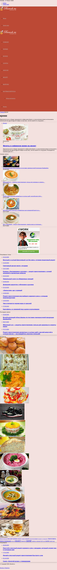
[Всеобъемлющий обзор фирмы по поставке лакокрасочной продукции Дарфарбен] (11, 166)
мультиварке (35, 538)
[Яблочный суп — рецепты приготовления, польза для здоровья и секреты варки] (11, 180)
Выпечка (6, 84)
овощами (40, 538)
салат (29, 541)
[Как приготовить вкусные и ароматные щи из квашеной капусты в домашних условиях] (11, 209)
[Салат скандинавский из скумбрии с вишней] (12, 519)
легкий (30, 538)
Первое (5, 49)
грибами (15, 538)
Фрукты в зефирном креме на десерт (19, 146)
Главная (2, 112)
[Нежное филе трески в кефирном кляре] (12, 386)
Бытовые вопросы (9, 91)
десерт (19, 538)
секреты (34, 541)
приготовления (5, 541)
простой (13, 541)
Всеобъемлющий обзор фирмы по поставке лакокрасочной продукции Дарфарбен (25, 168)
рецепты (23, 541)
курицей (27, 538)
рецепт (18, 541)
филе (54, 541)
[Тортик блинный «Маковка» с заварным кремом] (12, 452)
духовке (23, 538)
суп (42, 541)
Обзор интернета (10, 98)
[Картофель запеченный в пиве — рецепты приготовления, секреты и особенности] (14, 535)
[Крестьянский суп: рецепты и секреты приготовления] (11, 486)
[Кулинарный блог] (8, 10)
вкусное (5, 538)
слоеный (38, 541)
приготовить (52, 538)
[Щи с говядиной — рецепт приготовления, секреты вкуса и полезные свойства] (11, 223)
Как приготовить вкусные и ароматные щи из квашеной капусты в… (21, 210)
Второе (5, 56)
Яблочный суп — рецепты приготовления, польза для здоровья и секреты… (24, 182)
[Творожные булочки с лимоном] (12, 353)
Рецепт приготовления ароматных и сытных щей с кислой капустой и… (22, 196)
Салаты (5, 63)
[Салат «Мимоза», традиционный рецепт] (12, 436)
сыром (47, 541)
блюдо (1, 538)
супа (44, 541)
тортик (51, 541)
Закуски (5, 70)
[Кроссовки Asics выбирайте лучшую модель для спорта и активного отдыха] (12, 419)
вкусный (9, 538)
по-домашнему (45, 538)
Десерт (5, 77)
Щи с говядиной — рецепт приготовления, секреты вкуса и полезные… (22, 224)
